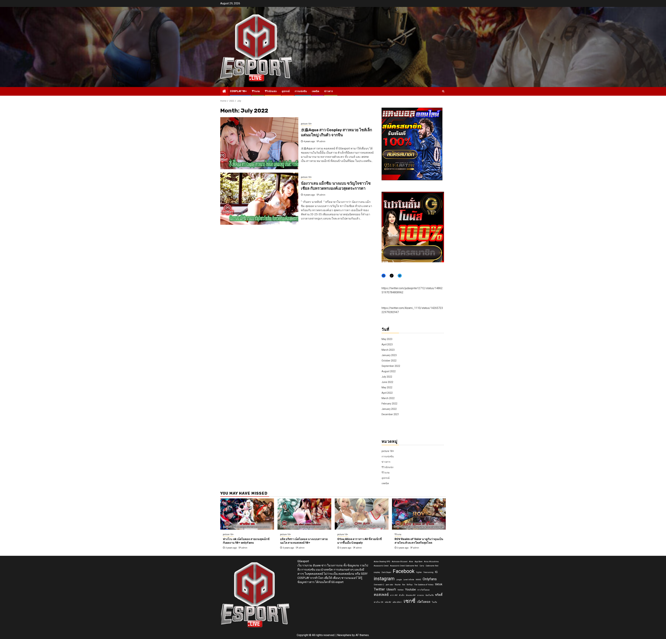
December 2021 (390, 414)
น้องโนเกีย (429, 595)
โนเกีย (434, 602)
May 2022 (387, 387)
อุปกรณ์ (286, 91)
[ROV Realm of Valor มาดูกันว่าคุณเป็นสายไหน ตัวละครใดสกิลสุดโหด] (419, 514)
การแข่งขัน (301, 91)
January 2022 (389, 409)
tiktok (438, 584)
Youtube (410, 589)
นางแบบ (420, 595)
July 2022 (387, 376)
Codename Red (432, 566)
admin (322, 141)
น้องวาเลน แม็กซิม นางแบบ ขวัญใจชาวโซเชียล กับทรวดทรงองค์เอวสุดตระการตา (336, 186)
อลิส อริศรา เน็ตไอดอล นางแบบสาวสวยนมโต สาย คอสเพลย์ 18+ (304, 540)
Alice (411, 561)
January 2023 (389, 355)
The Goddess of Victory (423, 585)
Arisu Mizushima (431, 561)
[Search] (443, 91)
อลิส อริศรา (397, 602)
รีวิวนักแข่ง (271, 91)
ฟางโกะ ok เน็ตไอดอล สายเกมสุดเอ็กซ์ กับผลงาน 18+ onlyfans (246, 540)
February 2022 (389, 403)
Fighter (419, 572)
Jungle (399, 579)
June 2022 (387, 382)
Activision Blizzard (399, 561)
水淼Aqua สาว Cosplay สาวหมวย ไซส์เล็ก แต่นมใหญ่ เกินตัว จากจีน (336, 132)
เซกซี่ (409, 601)
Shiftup (409, 585)
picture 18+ (306, 124)
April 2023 (387, 344)
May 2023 (387, 339)
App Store (418, 561)
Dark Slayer (386, 572)
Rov (403, 585)
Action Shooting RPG (382, 561)
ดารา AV (394, 595)
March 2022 (388, 398)
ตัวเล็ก (401, 595)
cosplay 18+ (238, 91)
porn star (389, 585)
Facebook (404, 571)
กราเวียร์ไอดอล (423, 590)
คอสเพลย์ (381, 595)
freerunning (428, 572)
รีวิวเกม (256, 91)
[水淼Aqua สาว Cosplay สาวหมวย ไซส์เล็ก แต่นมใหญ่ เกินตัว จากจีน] (259, 143)
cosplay (377, 572)
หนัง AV (388, 602)
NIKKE (418, 579)
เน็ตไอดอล (423, 601)
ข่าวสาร (328, 91)
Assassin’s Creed (381, 566)
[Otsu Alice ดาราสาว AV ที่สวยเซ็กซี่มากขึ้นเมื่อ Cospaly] (361, 514)
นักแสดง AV (411, 595)
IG (436, 572)
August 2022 (389, 371)
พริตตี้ (438, 595)
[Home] (224, 91)
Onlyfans (430, 579)
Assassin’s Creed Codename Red (404, 566)
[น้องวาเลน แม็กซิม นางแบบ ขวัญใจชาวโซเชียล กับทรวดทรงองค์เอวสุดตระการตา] (259, 199)
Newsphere (344, 635)
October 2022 (389, 360)
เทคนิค (315, 91)
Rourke (398, 585)
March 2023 (388, 349)
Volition (401, 590)
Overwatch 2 (379, 585)
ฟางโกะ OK (378, 602)
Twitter (379, 589)
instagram (384, 578)
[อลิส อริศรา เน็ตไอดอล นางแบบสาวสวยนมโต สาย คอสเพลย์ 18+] (304, 514)
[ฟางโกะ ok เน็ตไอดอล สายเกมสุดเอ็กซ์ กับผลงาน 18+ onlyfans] (247, 514)
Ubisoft (391, 589)
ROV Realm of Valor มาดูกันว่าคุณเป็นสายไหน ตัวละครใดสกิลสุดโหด (419, 540)
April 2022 (387, 392)
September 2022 (391, 366)
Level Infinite (408, 579)
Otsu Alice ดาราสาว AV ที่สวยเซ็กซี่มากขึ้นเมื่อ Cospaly (359, 540)
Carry (422, 566)
